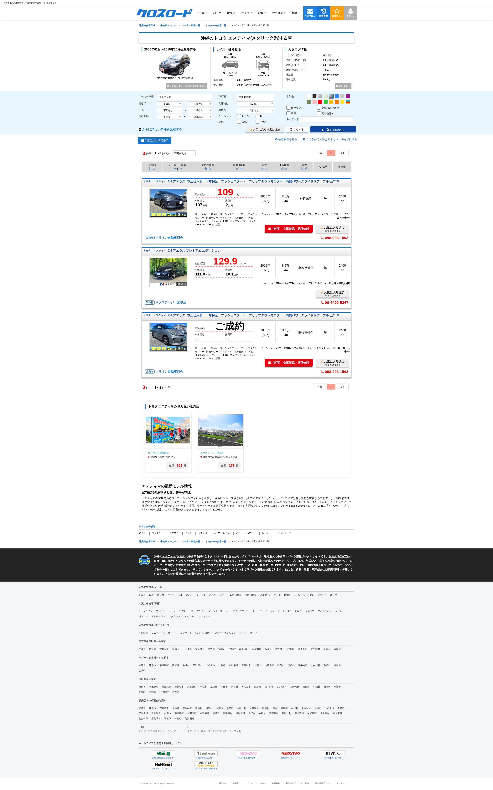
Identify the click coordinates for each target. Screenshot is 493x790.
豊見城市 (200, 649)
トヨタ (181, 556)
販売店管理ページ (323, 783)
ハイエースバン (221, 533)
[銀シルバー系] (320, 96)
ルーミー (266, 533)
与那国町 (189, 718)
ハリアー (251, 533)
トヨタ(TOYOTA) (339, 556)
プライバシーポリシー (256, 783)
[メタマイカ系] (331, 96)
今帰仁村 (164, 692)
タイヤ (221, 569)
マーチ (281, 611)
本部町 (142, 692)
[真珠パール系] (326, 96)
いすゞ (223, 595)
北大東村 (324, 713)
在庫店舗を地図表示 (156, 140)
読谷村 (278, 649)
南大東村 (337, 713)
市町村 (222, 96)
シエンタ (202, 533)
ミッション (225, 116)
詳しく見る (344, 86)
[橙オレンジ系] (337, 102)
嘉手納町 (302, 649)
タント (338, 611)
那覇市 (175, 649)
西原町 (152, 649)
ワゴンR (160, 611)
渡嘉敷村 (273, 713)
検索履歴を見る (287, 139)
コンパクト (186, 632)
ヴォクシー (157, 533)
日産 (156, 560)
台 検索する (335, 129)
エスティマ (169, 556)
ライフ (182, 611)
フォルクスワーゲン (303, 595)
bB (289, 611)
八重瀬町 (256, 649)
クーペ (242, 632)
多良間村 (156, 718)
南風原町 (243, 649)
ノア (238, 533)
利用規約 (276, 783)
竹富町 (177, 718)
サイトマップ (342, 783)
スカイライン (146, 611)
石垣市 (167, 718)
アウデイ (322, 595)
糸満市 (268, 649)
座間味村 (286, 713)
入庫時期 (224, 103)
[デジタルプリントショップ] (163, 764)
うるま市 (187, 649)
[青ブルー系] (337, 96)
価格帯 (142, 103)
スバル (189, 595)
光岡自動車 (251, 595)
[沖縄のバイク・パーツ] (290, 753)
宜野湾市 (164, 649)
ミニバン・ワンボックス (164, 632)
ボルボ (333, 595)
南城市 (337, 649)
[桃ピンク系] (314, 102)
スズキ (212, 595)
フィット (224, 611)
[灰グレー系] (342, 96)
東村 (275, 708)
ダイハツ (201, 595)
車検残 (222, 109)
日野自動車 (235, 595)
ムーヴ (171, 611)
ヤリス (188, 533)
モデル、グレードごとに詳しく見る (187, 86)
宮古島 (175, 692)
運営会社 (223, 783)
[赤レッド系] (320, 102)
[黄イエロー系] (342, 102)
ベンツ (180, 560)
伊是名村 (240, 713)
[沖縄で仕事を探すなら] (333, 753)
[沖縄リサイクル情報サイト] (206, 764)
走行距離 (144, 116)
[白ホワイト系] (309, 96)
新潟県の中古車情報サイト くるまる (157, 731)
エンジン (235, 569)
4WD (263, 121)
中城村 (232, 649)
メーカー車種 (146, 96)
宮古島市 (143, 718)
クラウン (175, 616)
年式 (141, 109)
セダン (253, 632)
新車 (293, 113)
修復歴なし (297, 107)
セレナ (298, 611)
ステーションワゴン (225, 632)
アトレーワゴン (159, 616)
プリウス (174, 533)
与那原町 (290, 649)
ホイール (208, 569)
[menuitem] (164, 12)
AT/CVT (246, 116)
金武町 (142, 670)
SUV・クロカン (203, 632)
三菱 (180, 595)
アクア (142, 533)
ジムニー (143, 616)
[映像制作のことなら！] (206, 753)
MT (262, 116)
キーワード (292, 119)
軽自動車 (265, 560)
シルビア (309, 611)
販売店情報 (332, 569)
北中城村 (315, 649)
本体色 (290, 96)
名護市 (327, 649)
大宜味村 (254, 708)
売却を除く (328, 113)
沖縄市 (142, 649)
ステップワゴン (241, 611)
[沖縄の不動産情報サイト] (248, 753)
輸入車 (196, 560)
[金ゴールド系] (331, 102)
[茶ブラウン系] (309, 102)
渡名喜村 (299, 713)
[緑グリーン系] (326, 102)
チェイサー (204, 616)
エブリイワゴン (197, 611)
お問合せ (237, 783)
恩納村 (209, 708)
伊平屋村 (227, 713)
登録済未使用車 (330, 107)
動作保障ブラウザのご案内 (297, 783)
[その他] (348, 102)
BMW (287, 595)
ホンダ (166, 560)
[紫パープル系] (348, 96)
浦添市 (221, 649)
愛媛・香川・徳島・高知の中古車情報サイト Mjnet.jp (214, 731)
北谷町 (211, 649)
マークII (213, 611)
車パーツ (251, 569)
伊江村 (251, 713)
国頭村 (265, 708)
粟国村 (262, 713)
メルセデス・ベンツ (270, 595)
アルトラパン (325, 611)
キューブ (257, 611)
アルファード (284, 533)
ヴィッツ (269, 611)
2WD (244, 121)
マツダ (171, 595)
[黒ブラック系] (314, 96)
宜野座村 (143, 713)
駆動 (221, 121)
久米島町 (312, 713)
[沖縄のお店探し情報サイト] (163, 753)
